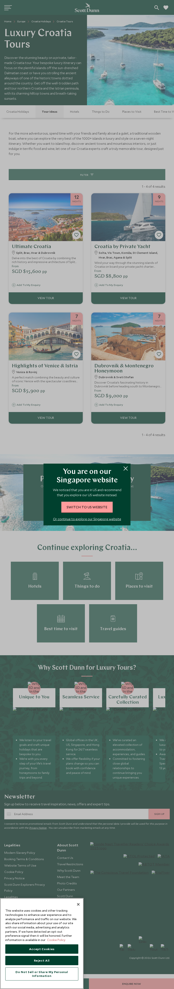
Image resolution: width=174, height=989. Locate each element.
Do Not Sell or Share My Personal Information (41, 974)
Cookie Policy (56, 940)
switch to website (87, 507)
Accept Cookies (42, 949)
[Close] (78, 904)
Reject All (42, 960)
